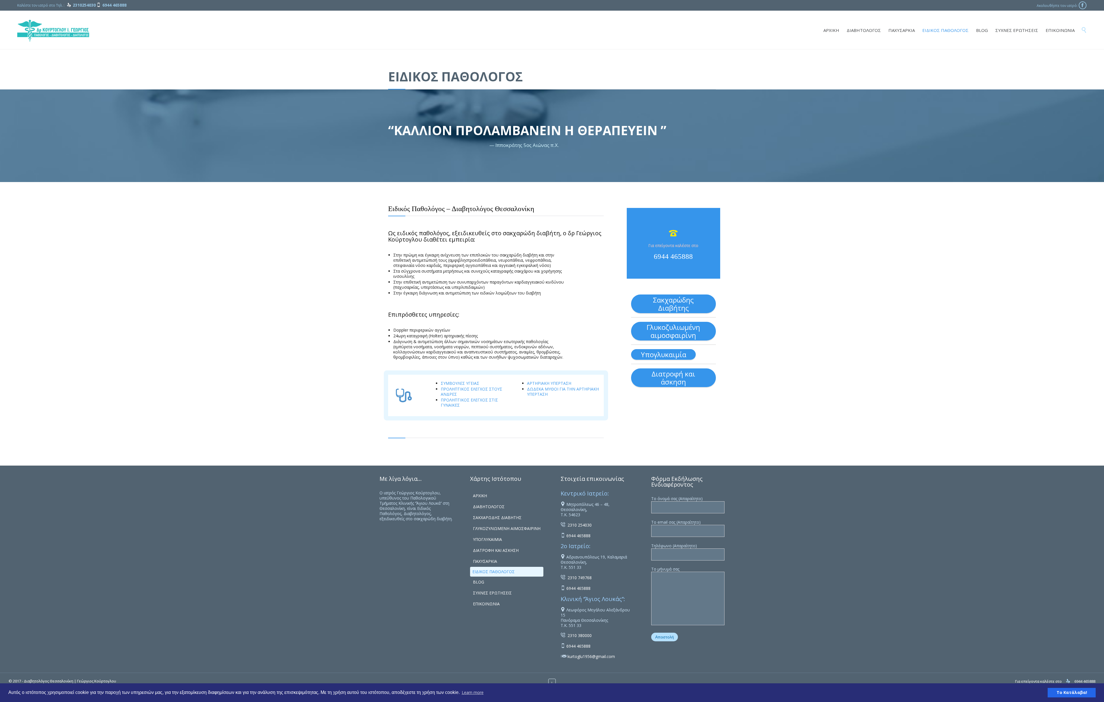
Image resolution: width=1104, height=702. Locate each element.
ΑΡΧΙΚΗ (480, 495)
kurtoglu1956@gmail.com (591, 656)
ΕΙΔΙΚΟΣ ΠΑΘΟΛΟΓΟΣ (493, 571)
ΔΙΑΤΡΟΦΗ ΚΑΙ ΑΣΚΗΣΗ (496, 550)
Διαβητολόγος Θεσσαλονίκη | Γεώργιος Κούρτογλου (70, 681)
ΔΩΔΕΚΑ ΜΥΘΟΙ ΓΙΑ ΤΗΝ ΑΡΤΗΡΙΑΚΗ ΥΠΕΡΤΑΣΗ (563, 391)
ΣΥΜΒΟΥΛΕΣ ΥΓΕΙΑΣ (460, 383)
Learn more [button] (473, 692)
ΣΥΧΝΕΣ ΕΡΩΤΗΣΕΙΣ (492, 593)
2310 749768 (580, 577)
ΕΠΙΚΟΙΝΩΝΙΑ (486, 604)
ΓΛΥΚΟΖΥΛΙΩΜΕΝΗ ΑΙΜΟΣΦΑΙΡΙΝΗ (506, 528)
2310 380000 (580, 635)
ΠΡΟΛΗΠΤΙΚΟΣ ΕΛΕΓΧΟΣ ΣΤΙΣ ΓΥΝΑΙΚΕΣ (469, 402)
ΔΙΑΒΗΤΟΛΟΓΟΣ (489, 506)
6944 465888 (673, 256)
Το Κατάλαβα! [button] (1072, 692)
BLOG (478, 582)
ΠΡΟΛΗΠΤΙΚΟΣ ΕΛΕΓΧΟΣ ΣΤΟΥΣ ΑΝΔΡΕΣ (471, 391)
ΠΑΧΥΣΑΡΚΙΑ (485, 561)
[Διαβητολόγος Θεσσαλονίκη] (53, 30)
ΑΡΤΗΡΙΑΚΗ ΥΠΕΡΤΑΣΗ (549, 383)
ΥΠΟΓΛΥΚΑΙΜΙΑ (487, 539)
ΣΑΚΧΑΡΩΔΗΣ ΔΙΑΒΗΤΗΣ (497, 517)
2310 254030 (580, 525)
